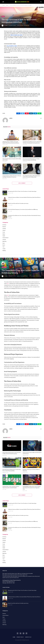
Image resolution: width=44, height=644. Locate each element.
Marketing (4, 241)
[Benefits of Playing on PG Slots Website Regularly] (32, 462)
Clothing (4, 228)
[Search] (40, 2)
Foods (4, 232)
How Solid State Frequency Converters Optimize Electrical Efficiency (23, 209)
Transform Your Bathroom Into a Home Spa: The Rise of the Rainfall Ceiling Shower (32, 142)
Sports (4, 245)
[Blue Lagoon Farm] (22, 1)
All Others (4, 224)
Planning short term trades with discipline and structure (32, 453)
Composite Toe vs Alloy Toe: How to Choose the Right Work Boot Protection (12, 176)
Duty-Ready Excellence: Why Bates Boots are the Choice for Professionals (31, 176)
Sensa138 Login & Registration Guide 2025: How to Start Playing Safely (12, 470)
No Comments (20, 25)
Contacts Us (28, 637)
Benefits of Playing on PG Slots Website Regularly (31, 470)
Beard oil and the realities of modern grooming (18, 203)
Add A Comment (22, 183)
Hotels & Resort (5, 237)
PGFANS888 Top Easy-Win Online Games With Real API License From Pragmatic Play (32, 488)
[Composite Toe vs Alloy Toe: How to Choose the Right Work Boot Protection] (12, 169)
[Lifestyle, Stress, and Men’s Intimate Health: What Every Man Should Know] (12, 135)
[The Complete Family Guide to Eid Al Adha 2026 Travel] (12, 152)
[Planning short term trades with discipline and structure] (32, 445)
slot (8, 283)
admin (6, 25)
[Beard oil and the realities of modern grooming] (5, 205)
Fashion (4, 230)
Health (4, 235)
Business (4, 226)
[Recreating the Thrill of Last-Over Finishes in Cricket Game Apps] (5, 193)
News (3, 16)
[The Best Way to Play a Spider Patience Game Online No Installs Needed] (12, 479)
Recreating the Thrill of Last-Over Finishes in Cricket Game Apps (22, 191)
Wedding (4, 250)
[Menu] (3, 2)
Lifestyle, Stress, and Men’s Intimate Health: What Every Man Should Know (11, 142)
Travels (4, 248)
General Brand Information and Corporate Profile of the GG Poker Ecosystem (12, 453)
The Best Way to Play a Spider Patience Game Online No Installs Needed (11, 487)
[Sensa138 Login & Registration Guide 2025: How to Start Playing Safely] (12, 462)
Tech (3, 246)
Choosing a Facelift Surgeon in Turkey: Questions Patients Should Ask (31, 159)
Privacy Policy (20, 637)
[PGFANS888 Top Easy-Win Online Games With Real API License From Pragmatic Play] (32, 479)
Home (14, 637)
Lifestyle (4, 239)
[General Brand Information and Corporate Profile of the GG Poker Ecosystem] (12, 445)
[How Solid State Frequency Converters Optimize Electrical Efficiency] (5, 211)
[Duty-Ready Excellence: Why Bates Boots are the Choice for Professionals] (32, 169)
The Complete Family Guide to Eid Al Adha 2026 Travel (12, 159)
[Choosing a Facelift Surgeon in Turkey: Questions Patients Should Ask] (32, 152)
